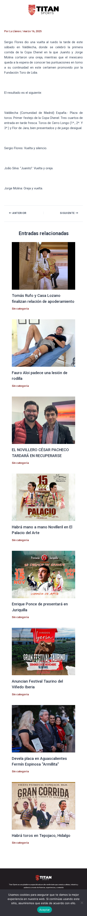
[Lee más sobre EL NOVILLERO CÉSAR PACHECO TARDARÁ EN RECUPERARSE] (43, 420)
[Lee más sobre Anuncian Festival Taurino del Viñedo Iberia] (43, 651)
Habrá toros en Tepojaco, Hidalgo (41, 835)
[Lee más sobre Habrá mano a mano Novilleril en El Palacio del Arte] (43, 497)
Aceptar (44, 909)
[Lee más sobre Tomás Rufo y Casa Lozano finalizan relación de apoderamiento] (43, 266)
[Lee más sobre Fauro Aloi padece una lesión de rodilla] (43, 343)
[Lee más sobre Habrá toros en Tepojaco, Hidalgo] (43, 805)
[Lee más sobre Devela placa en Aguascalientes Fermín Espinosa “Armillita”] (43, 728)
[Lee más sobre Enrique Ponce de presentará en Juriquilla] (43, 574)
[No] (82, 903)
